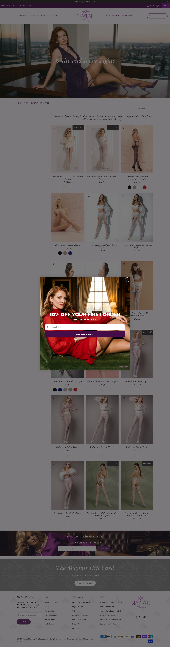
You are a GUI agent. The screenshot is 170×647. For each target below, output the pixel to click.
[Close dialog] (127, 280)
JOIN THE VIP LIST (85, 334)
